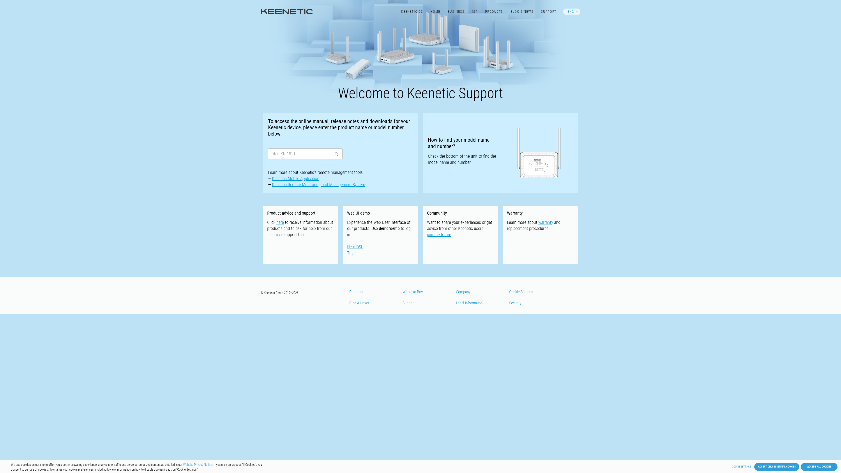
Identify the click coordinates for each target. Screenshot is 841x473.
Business (456, 12)
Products (494, 12)
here (280, 222)
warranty (545, 222)
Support (549, 12)
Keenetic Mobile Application (295, 178)
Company (463, 292)
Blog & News (522, 12)
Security (515, 303)
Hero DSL (355, 246)
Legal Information (469, 303)
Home (435, 12)
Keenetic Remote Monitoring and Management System (318, 184)
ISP (475, 12)
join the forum (439, 234)
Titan (351, 253)
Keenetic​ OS (412, 12)
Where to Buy (413, 292)
